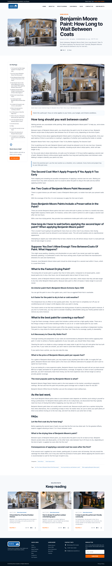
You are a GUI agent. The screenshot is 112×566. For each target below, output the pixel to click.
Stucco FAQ (51, 547)
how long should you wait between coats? (70, 467)
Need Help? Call (94, 1)
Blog (81, 6)
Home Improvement (50, 461)
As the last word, (15, 123)
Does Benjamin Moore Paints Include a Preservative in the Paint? (17, 79)
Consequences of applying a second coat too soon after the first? (18, 137)
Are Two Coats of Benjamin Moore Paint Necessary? (47, 467)
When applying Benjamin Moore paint (90, 467)
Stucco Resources (52, 549)
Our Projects (100, 6)
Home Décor (41, 461)
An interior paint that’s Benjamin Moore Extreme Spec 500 (18, 100)
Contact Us (89, 6)
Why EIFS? (50, 551)
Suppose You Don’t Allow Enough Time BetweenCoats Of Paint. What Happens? (17, 91)
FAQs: (12, 126)
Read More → (13, 527)
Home (44, 6)
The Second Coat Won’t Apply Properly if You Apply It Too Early (18, 69)
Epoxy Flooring (62, 6)
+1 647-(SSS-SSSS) (71, 547)
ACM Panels (73, 6)
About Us (51, 6)
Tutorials (50, 553)
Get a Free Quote (15, 158)
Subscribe (95, 556)
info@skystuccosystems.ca (73, 550)
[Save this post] (35, 528)
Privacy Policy (101, 563)
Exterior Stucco (51, 545)
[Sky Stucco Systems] (13, 6)
